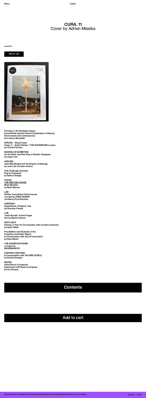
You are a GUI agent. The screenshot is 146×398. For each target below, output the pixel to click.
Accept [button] (139, 394)
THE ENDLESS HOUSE (15, 183)
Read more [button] (131, 394)
